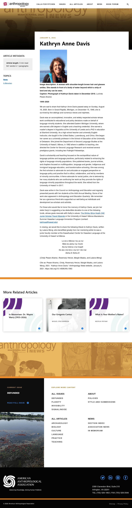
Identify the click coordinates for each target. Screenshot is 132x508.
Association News (99, 427)
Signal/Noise (59, 409)
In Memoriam (7, 83)
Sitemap (112, 504)
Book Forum (112, 4)
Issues (62, 4)
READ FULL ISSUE (16, 403)
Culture (56, 430)
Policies (93, 398)
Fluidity (56, 402)
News (99, 4)
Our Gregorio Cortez (62, 314)
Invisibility (58, 405)
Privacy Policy (123, 504)
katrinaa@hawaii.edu (48, 222)
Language (57, 434)
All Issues (58, 394)
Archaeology (60, 423)
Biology (56, 427)
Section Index (96, 423)
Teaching (57, 441)
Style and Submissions (102, 402)
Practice (57, 438)
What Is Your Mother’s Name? (109, 314)
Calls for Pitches (46, 4)
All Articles (76, 4)
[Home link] (22, 483)
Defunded (57, 398)
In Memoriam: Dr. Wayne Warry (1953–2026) (21, 316)
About (90, 4)
